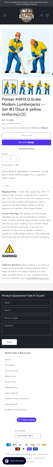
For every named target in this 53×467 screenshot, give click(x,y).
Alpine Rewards (11, 404)
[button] (5, 15)
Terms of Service (11, 370)
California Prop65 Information (17, 398)
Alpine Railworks (17, 454)
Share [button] (7, 185)
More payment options (26, 148)
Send (9, 342)
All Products (10, 365)
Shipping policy (40, 458)
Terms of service (27, 458)
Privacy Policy (10, 382)
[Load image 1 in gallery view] (10, 87)
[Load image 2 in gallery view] (26, 87)
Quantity (5, 154)
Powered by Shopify (29, 454)
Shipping (4, 123)
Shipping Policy (11, 387)
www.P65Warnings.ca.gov (38, 278)
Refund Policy (10, 376)
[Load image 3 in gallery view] (42, 87)
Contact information (27, 462)
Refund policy (42, 454)
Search (7, 359)
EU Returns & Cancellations (16, 409)
